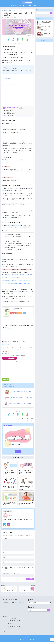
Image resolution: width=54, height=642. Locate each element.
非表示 (20, 107)
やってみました (7, 112)
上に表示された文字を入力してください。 (10, 573)
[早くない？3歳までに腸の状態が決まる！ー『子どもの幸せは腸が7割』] (19, 399)
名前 (3, 552)
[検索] (51, 13)
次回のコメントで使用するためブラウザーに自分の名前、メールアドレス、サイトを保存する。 (18, 568)
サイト (3, 562)
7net (25, 313)
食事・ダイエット (8, 384)
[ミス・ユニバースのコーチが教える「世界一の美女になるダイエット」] (19, 394)
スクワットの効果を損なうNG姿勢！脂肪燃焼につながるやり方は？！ (17, 283)
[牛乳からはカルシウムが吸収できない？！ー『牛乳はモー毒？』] (18, 405)
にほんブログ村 (5, 344)
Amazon (20, 313)
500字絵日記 (30, 5)
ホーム (12, 5)
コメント (4, 538)
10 (8, 625)
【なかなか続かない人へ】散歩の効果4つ (11, 277)
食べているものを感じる (8, 110)
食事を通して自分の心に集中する (10, 113)
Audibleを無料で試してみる (7, 78)
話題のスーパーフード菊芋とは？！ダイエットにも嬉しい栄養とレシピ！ (18, 280)
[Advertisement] (18, 96)
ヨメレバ (14, 309)
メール (4, 557)
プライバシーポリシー (24, 639)
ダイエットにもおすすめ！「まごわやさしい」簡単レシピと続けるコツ (17, 274)
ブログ (39, 5)
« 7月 (4, 631)
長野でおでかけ (18, 5)
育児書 (35, 5)
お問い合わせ (31, 639)
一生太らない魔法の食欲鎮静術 (16, 308)
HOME (27, 637)
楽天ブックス (13, 313)
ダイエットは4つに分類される (9, 115)
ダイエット (31, 420)
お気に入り (24, 5)
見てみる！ (18, 451)
